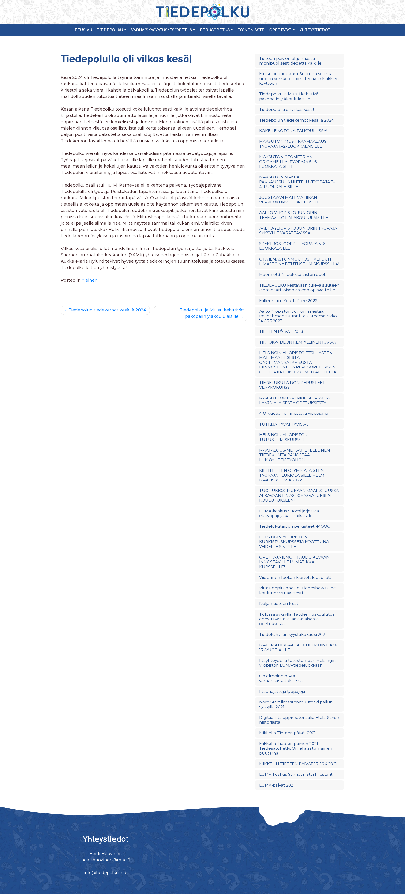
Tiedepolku (110, 30)
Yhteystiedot (315, 30)
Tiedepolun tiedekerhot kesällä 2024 (107, 310)
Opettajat (280, 30)
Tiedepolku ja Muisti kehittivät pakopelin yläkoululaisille (212, 313)
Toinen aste (251, 30)
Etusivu (83, 30)
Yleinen (90, 280)
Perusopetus (215, 30)
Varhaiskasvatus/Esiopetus (161, 30)
